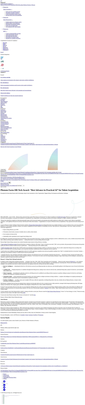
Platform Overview (5, 332)
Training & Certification (43, 144)
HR (1, 106)
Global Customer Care (26, 144)
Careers (13, 143)
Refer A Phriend (54, 144)
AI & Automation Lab (48, 172)
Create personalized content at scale (13, 14)
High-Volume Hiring (5, 132)
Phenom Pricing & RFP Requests (7, 4)
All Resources (8, 172)
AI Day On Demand (22, 173)
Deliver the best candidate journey (13, 11)
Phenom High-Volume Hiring (35, 225)
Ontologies (3, 137)
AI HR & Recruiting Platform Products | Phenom (24, 4)
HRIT (2, 107)
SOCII (5, 45)
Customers (3, 143)
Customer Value (34, 144)
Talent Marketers (4, 101)
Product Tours (15, 173)
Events (25, 172)
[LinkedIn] (4, 385)
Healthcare (3, 109)
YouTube (35, 314)
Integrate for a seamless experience (13, 38)
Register (46, 288)
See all (2, 52)
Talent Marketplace (18, 336)
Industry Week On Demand (18, 174)
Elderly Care (3, 112)
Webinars (22, 172)
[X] (5, 383)
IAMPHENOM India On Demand (56, 173)
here (21, 297)
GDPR (5, 42)
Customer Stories (16, 172)
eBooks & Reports (31, 172)
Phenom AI (45, 332)
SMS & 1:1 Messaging (40, 336)
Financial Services (4, 121)
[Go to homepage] (42, 1)
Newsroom (10, 143)
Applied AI (3, 136)
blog (35, 294)
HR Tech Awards (62, 216)
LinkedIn (23, 314)
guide (24, 292)
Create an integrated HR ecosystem (13, 33)
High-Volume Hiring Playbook (53, 291)
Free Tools (37, 172)
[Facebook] (4, 382)
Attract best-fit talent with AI (12, 34)
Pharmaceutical (4, 115)
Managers (3, 103)
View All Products (48, 336)
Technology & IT (4, 117)
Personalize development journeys (13, 24)
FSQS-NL (6, 48)
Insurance (3, 125)
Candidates (3, 99)
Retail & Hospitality (5, 126)
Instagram (41, 314)
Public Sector (3, 130)
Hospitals (2, 113)
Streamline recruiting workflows (12, 12)
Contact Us (31, 143)
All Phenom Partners (5, 71)
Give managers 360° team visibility (13, 26)
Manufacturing (4, 114)
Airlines (2, 119)
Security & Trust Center (24, 143)
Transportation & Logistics (6, 118)
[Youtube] (4, 388)
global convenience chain (7, 247)
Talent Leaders (4, 102)
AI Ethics (17, 143)
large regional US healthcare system (9, 244)
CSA (5, 46)
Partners (49, 144)
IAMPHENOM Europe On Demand (71, 173)
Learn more (3, 169)
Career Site (11, 336)
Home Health (3, 111)
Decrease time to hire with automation (14, 15)
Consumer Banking (5, 122)
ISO (5, 44)
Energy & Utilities (4, 128)
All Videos (9, 173)
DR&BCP (6, 50)
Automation (3, 140)
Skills (2, 134)
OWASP (6, 47)
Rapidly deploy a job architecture (13, 23)
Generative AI (3, 139)
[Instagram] (4, 390)
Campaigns (32, 336)
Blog (12, 172)
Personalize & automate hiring (12, 37)
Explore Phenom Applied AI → (7, 3)
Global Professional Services (16, 144)
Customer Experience (5, 144)
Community (41, 172)
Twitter (26, 314)
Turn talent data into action (11, 35)
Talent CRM (27, 336)
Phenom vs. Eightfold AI (62, 366)
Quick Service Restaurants (6, 127)
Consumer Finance (4, 124)
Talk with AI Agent (57, 172)
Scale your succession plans (11, 25)
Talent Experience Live (29, 174)
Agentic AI (3, 138)
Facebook (31, 314)
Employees (3, 105)
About (6, 143)
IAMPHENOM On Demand (32, 173)
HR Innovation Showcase (44, 173)
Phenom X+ (73, 261)
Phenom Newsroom (5, 184)
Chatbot (23, 336)
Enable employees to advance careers (13, 22)
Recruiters (3, 100)
